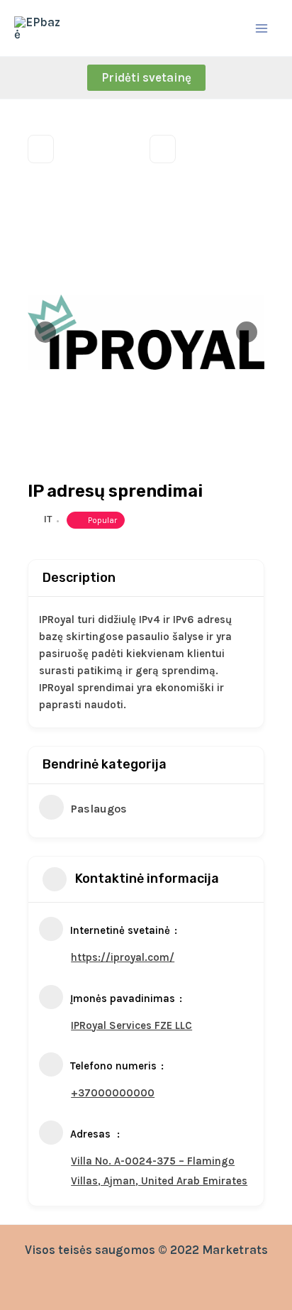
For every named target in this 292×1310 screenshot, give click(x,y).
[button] (146, 78)
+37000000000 (113, 1092)
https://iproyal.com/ (122, 957)
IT (48, 519)
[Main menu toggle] (262, 28)
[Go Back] (41, 149)
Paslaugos (99, 808)
